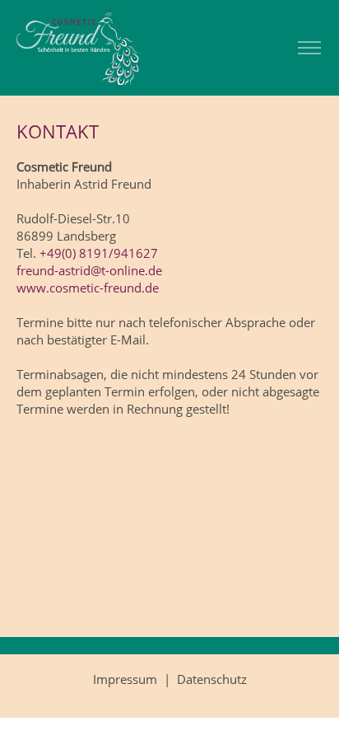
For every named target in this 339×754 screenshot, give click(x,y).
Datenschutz (212, 679)
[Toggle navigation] (309, 48)
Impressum (125, 679)
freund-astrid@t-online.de (89, 270)
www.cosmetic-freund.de (87, 287)
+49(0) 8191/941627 (98, 253)
